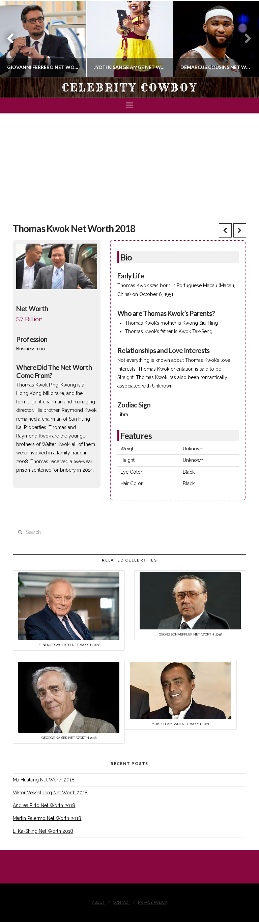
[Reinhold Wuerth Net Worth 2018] (68, 605)
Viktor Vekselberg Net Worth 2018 (50, 792)
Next (244, 38)
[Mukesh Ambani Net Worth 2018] (180, 690)
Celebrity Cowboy (129, 87)
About (98, 902)
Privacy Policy (152, 902)
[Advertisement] (129, 164)
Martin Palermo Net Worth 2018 (47, 818)
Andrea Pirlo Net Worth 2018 (44, 805)
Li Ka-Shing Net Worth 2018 (43, 831)
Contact (121, 902)
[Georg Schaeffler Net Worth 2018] (190, 600)
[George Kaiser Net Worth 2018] (68, 697)
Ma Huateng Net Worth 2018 (44, 779)
